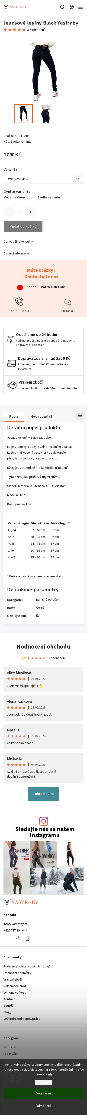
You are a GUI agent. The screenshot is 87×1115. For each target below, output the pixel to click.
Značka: (17, 136)
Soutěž (8, 1005)
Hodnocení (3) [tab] (42, 416)
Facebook (17, 938)
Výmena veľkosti (14, 992)
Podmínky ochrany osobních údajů (26, 966)
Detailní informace (16, 253)
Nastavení (43, 1082)
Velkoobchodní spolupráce (21, 1018)
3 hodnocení (36, 30)
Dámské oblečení (48, 599)
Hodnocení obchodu (43, 646)
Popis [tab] (14, 416)
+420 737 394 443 (15, 930)
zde (50, 1074)
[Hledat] (62, 7)
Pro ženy (9, 1047)
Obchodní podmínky (17, 973)
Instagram (27, 938)
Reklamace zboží (15, 986)
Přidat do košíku (23, 226)
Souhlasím (43, 1093)
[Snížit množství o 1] (9, 212)
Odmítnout (44, 1106)
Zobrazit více (43, 793)
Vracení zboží (12, 979)
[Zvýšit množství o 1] (31, 212)
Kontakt (9, 999)
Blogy (7, 1012)
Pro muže (10, 1053)
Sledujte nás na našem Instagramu (44, 832)
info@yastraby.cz (15, 924)
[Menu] (81, 7)
